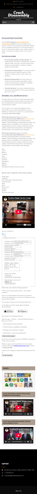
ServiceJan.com (28, 119)
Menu (4, 22)
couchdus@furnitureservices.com (14, 475)
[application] (18, 407)
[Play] (6, 414)
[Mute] (28, 414)
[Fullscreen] (31, 414)
